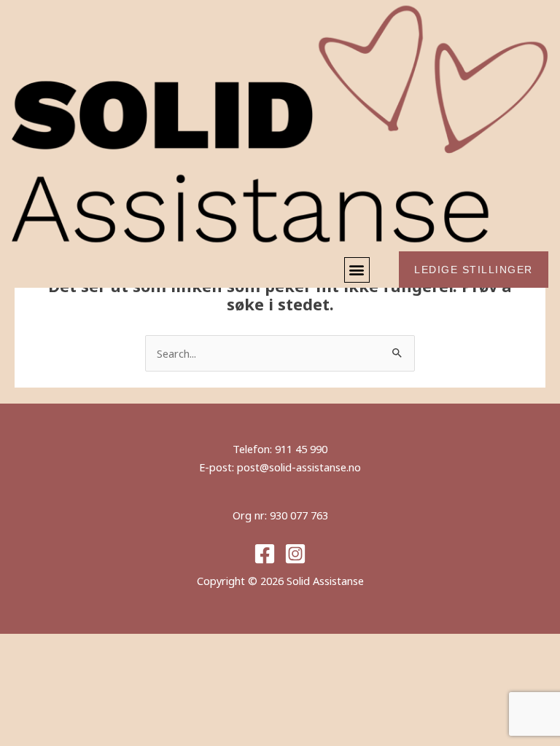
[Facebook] (265, 554)
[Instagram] (295, 554)
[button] (357, 270)
